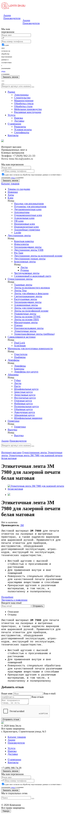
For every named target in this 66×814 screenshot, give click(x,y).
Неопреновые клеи (24, 223)
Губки (17, 380)
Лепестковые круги (24, 394)
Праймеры (20, 357)
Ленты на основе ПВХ (26, 319)
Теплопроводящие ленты (27, 247)
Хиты (11, 195)
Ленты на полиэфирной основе (31, 310)
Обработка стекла (23, 103)
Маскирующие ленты (26, 322)
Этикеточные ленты (25, 331)
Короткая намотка (24, 241)
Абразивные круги (24, 415)
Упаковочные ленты (25, 313)
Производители (12, 18)
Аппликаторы (21, 212)
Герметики (13, 421)
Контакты (13, 135)
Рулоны (25, 270)
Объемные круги (23, 409)
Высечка (12, 429)
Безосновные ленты (25, 261)
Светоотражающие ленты (28, 296)
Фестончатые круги (25, 397)
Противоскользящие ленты (29, 328)
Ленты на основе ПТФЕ (27, 316)
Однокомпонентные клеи (28, 215)
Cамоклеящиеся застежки (22, 337)
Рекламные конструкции (27, 112)
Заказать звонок (10, 771)
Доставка (19, 120)
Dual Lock (19, 342)
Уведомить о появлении (14, 600)
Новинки (13, 192)
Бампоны (19, 368)
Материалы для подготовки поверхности (30, 348)
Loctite (17, 232)
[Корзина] (3, 83)
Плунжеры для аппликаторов (30, 206)
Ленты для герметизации (27, 308)
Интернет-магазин (11, 452)
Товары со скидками (19, 189)
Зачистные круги (23, 392)
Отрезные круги (23, 400)
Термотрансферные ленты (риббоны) (34, 334)
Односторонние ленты (20, 279)
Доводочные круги (24, 412)
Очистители (20, 354)
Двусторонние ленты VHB (28, 250)
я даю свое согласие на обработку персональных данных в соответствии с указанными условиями (6, 59)
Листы (24, 267)
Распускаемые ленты (25, 299)
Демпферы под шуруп (26, 371)
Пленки (18, 325)
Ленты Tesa (20, 290)
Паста (17, 386)
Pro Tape (18, 252)
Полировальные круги (26, 406)
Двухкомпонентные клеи (27, 209)
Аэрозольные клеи (24, 218)
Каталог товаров (10, 183)
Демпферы (13, 360)
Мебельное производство (28, 109)
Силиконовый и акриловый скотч (32, 276)
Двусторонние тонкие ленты (29, 258)
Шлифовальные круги (26, 389)
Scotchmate (20, 345)
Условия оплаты (23, 129)
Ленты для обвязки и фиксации (31, 293)
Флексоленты (21, 244)
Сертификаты (21, 132)
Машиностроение (23, 100)
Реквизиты (20, 126)
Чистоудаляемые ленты (26, 273)
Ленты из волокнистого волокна (32, 287)
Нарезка (18, 118)
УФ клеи (19, 221)
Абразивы (13, 374)
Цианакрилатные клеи (26, 226)
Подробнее (7, 597)
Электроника (21, 94)
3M (22, 525)
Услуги (11, 115)
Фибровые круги (23, 403)
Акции (7, 15)
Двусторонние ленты (19, 235)
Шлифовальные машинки (28, 418)
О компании (14, 123)
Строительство (22, 97)
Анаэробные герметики (27, 229)
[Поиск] (3, 80)
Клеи (10, 197)
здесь (3, 71)
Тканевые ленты (23, 284)
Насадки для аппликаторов (29, 203)
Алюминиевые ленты (26, 305)
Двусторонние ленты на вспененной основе (38, 255)
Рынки (11, 91)
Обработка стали (23, 106)
